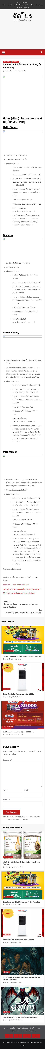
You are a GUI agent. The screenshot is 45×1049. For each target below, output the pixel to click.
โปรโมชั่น (10, 5)
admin (7, 71)
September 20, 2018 (17, 71)
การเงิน (31, 5)
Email (26, 790)
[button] (3, 52)
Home (4, 5)
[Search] (41, 52)
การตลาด (19, 8)
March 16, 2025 (15, 1020)
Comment (7, 760)
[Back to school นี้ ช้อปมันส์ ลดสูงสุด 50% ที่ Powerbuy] (22, 640)
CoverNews (32, 1043)
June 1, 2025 (14, 659)
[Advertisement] (22, 37)
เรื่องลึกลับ (6, 972)
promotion (15, 61)
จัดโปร (22, 16)
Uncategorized (8, 856)
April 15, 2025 (14, 982)
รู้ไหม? (26, 5)
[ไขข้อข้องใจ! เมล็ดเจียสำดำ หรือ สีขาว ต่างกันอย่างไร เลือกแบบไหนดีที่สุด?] (22, 845)
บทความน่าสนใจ (38, 5)
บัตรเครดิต (26, 8)
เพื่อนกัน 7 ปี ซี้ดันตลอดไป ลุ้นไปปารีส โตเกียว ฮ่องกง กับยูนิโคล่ (20, 604)
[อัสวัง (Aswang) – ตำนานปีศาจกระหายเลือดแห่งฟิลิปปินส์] (22, 1001)
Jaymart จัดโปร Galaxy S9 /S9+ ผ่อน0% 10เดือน (23, 611)
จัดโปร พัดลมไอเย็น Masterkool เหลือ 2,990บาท (19, 694)
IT (4, 651)
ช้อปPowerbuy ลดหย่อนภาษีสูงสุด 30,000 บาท (18, 732)
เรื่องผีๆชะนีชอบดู (18, 5)
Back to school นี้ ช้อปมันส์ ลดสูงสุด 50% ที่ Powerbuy (22, 656)
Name (6, 790)
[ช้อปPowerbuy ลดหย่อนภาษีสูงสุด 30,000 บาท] (22, 715)
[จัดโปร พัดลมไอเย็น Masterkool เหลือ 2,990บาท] (22, 677)
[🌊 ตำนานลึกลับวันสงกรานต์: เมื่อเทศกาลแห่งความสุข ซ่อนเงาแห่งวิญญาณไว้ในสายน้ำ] (22, 961)
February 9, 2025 (15, 734)
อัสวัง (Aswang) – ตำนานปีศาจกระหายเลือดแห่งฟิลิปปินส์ (20, 1017)
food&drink (7, 61)
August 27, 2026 (15, 867)
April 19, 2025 (14, 697)
